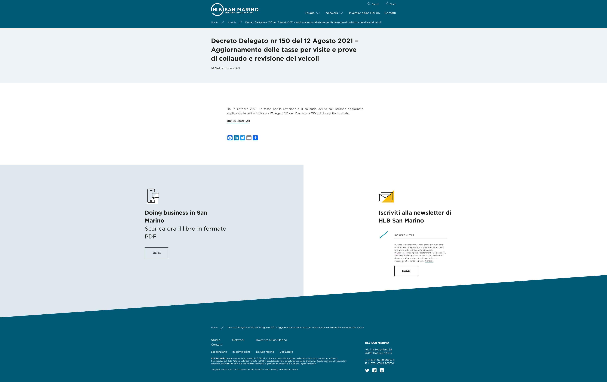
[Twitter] (367, 370)
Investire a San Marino (364, 13)
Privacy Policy (401, 253)
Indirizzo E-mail (404, 234)
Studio (310, 13)
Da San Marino (265, 351)
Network (332, 13)
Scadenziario (219, 351)
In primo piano (241, 351)
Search (375, 4)
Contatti (390, 13)
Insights (231, 22)
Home (214, 22)
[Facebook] (374, 370)
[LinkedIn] (382, 370)
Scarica (157, 253)
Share (393, 4)
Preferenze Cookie (289, 369)
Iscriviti (406, 271)
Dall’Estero (286, 351)
